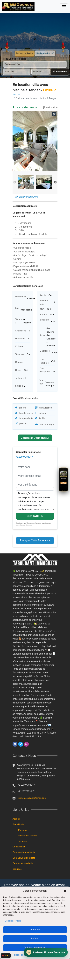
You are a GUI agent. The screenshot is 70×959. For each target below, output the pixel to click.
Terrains (22, 841)
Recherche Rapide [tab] (24, 53)
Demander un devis (23, 863)
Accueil (16, 94)
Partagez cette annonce (34, 540)
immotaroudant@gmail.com (32, 798)
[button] (65, 890)
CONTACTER (35, 516)
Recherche (61, 72)
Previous (14, 182)
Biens (15, 824)
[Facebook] (15, 744)
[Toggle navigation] (64, 6)
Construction (19, 846)
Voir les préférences (35, 947)
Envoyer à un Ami (28, 196)
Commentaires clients (24, 852)
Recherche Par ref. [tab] (45, 53)
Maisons (22, 830)
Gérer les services (13, 921)
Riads (21, 824)
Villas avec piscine (27, 835)
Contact (17, 857)
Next (55, 182)
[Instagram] (26, 744)
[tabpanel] (35, 66)
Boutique (17, 869)
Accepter (35, 929)
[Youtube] (32, 744)
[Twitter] (20, 744)
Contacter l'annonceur (35, 437)
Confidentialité (28, 857)
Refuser (35, 938)
